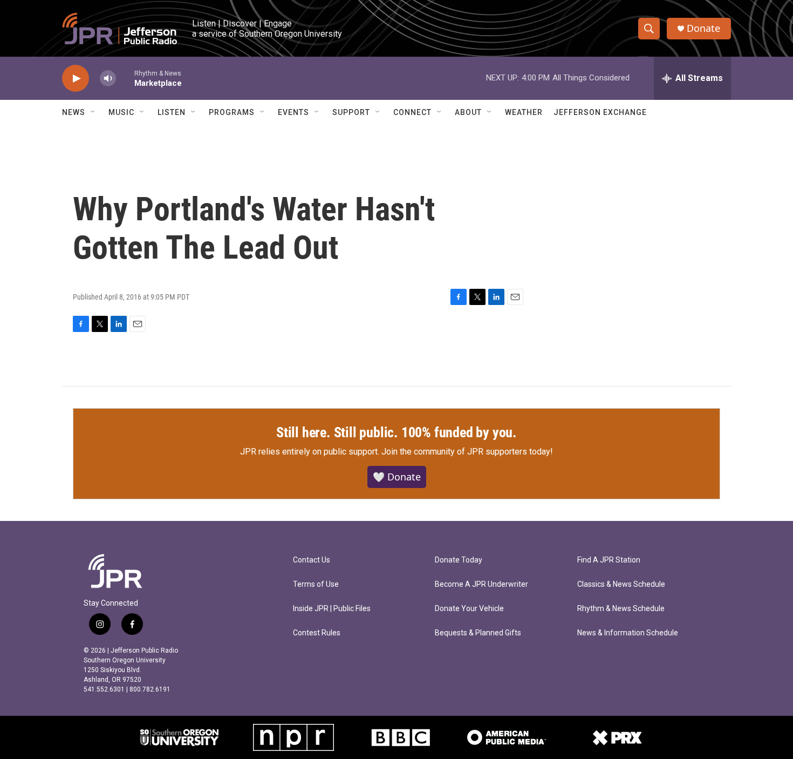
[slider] (125, 78)
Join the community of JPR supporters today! (467, 451)
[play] (75, 78)
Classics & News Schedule (621, 584)
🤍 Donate (397, 476)
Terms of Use (316, 584)
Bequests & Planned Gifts (478, 633)
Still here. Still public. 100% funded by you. (396, 432)
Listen (172, 112)
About (468, 112)
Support (351, 112)
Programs (232, 112)
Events (293, 112)
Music (121, 112)
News (73, 112)
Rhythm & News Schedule (621, 609)
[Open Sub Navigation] (93, 112)
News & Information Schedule (627, 633)
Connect (412, 112)
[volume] (108, 78)
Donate (703, 28)
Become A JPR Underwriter (481, 584)
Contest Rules (316, 633)
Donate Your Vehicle (469, 609)
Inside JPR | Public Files (332, 609)
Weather (524, 112)
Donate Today (458, 560)
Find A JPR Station (608, 560)
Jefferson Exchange (600, 112)
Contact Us (311, 560)
